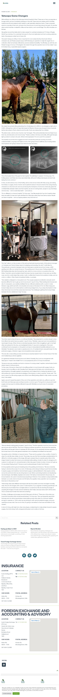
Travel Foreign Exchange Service (11, 541)
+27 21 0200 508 (22, 622)
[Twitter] (35, 555)
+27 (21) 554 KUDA (23, 574)
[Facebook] (24, 555)
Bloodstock (14, 11)
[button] (54, 3)
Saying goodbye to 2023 (8, 529)
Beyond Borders (36, 529)
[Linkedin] (29, 555)
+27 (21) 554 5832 (22, 576)
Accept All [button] (16, 693)
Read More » (3, 538)
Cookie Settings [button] (7, 693)
